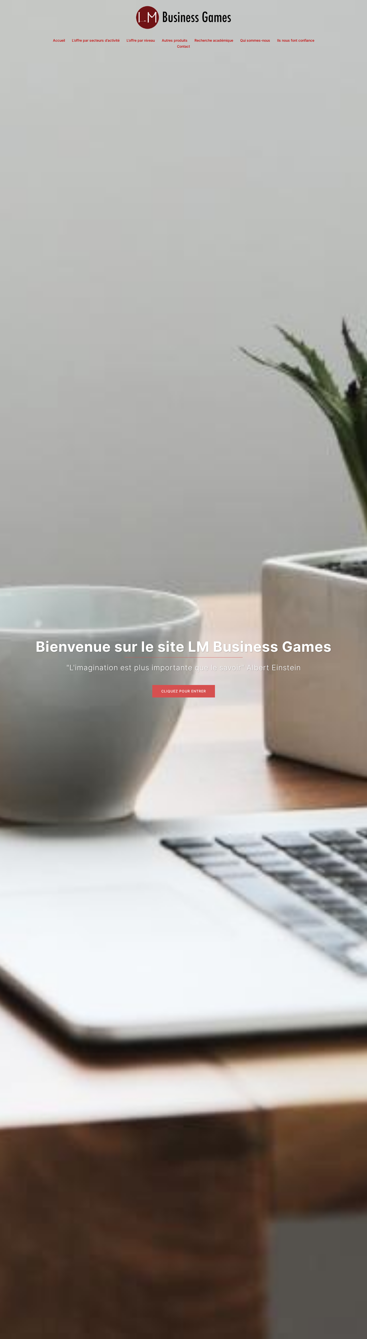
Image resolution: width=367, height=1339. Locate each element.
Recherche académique (213, 40)
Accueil (59, 40)
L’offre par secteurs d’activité (96, 40)
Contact (183, 46)
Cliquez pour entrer (183, 691)
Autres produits (174, 40)
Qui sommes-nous (255, 40)
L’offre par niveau (141, 40)
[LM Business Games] (183, 18)
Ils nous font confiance (295, 40)
